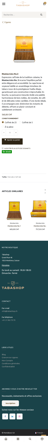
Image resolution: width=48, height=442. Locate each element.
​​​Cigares (7, 22)
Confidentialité (8, 366)
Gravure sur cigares (10, 357)
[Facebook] (5, 416)
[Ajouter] (16, 133)
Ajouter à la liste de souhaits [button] (17, 148)
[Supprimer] (4, 133)
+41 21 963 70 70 (8, 320)
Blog (4, 354)
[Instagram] (20, 416)
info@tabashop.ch (10, 311)
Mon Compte (7, 360)
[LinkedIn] (12, 416)
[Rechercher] (41, 15)
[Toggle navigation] (4, 4)
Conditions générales (11, 363)
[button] (12, 141)
